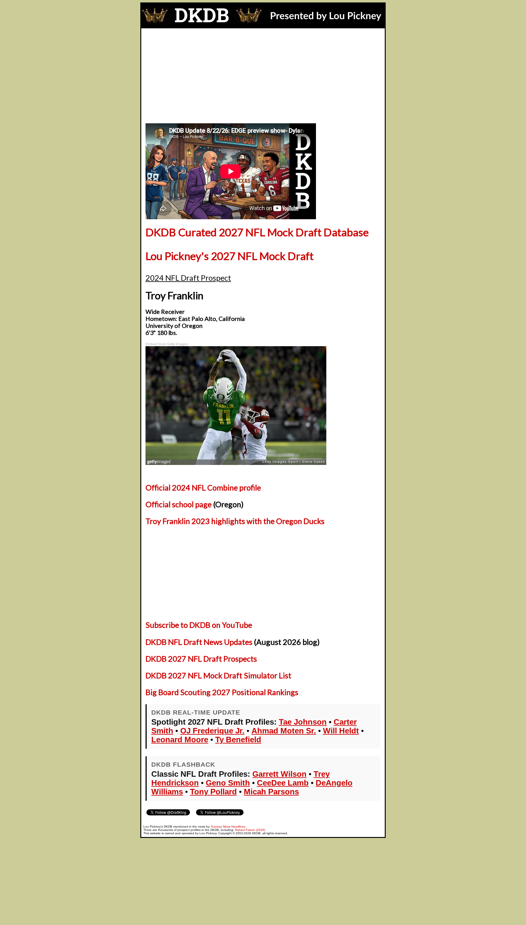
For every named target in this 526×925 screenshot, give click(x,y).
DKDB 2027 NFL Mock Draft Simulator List (218, 675)
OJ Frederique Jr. (212, 730)
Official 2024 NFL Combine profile (203, 487)
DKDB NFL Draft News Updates (199, 641)
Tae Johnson (303, 722)
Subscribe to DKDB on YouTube (199, 624)
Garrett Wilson (279, 774)
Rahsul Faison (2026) (250, 830)
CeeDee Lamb (283, 783)
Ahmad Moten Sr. (283, 730)
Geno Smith (228, 783)
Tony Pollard (213, 791)
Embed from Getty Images (167, 344)
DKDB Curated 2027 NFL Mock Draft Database (257, 232)
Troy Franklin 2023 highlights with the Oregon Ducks (235, 521)
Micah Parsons (271, 791)
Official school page (179, 504)
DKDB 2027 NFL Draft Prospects (201, 658)
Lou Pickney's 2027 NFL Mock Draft (230, 255)
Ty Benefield (238, 739)
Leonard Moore (179, 739)
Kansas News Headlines (228, 826)
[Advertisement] (263, 74)
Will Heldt (341, 730)
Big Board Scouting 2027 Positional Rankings (222, 692)
